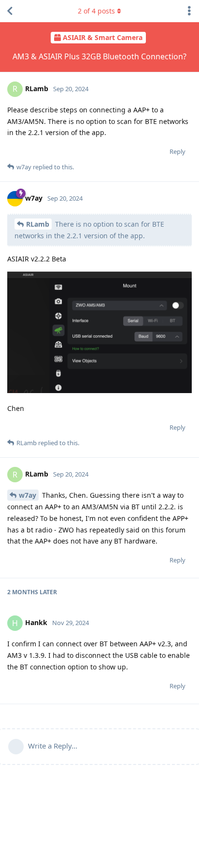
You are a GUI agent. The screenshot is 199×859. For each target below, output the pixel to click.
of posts (96, 10)
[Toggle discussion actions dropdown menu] (189, 11)
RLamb (37, 224)
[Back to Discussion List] (9, 11)
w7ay (27, 495)
